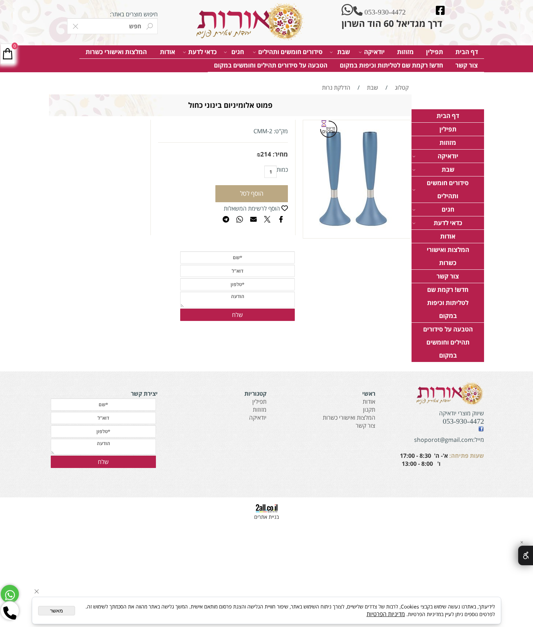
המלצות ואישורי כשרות (116, 52)
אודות (167, 52)
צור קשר (466, 65)
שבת (343, 52)
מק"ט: (281, 131)
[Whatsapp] (9, 594)
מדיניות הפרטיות (386, 614)
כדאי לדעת (202, 52)
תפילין (434, 52)
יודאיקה (374, 52)
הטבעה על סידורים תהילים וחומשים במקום (270, 65)
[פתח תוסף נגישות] (525, 555)
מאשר (56, 611)
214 (265, 154)
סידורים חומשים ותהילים (290, 52)
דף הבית (466, 52)
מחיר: (279, 154)
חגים (237, 52)
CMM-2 (262, 131)
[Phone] (9, 610)
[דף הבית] (248, 22)
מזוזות (405, 52)
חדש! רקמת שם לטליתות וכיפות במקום (391, 65)
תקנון (369, 410)
